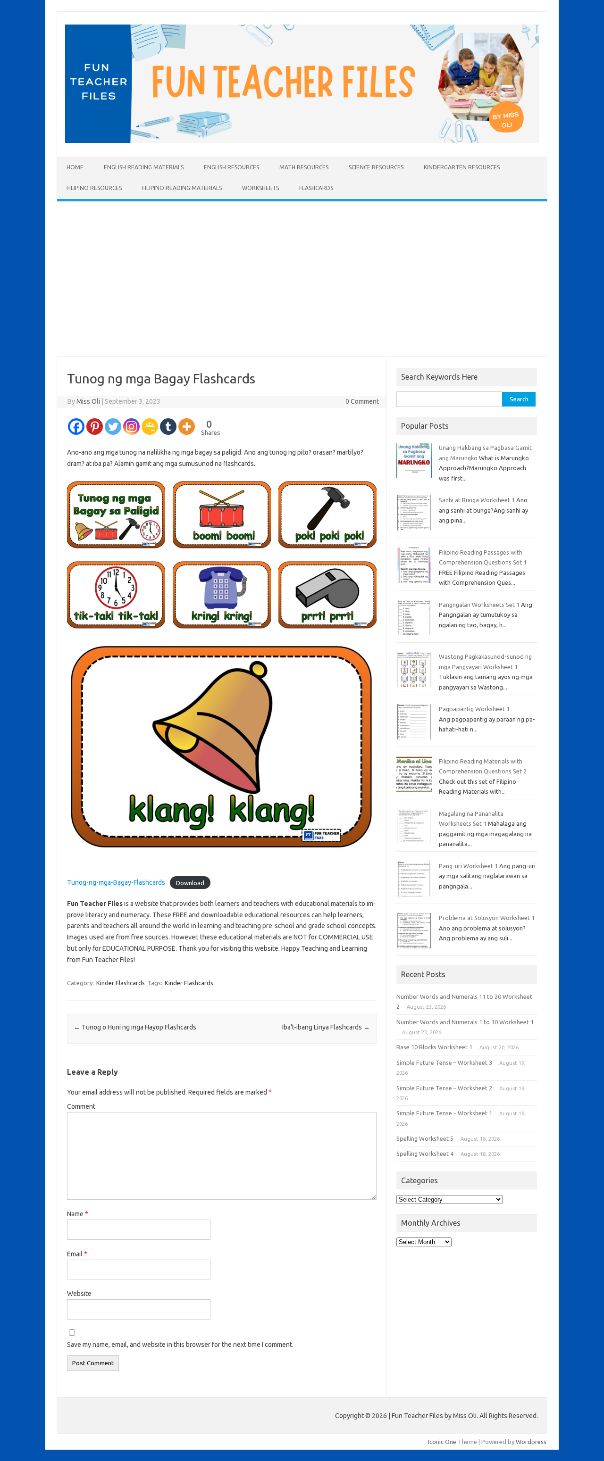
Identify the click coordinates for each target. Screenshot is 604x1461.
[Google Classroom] (150, 426)
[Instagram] (131, 426)
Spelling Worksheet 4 (424, 1153)
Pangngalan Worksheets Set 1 (479, 604)
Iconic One (442, 1441)
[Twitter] (113, 426)
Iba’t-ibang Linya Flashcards (326, 1027)
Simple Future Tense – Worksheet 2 (444, 1088)
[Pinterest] (94, 426)
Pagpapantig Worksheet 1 (474, 709)
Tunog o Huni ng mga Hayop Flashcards (135, 1027)
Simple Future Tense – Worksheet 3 (444, 1062)
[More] (186, 426)
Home (75, 167)
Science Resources (376, 167)
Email (77, 1254)
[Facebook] (76, 426)
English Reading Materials (144, 167)
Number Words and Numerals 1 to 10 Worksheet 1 (465, 1022)
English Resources (231, 167)
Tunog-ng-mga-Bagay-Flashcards (116, 882)
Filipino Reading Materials (182, 188)
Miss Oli (88, 401)
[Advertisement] (302, 279)
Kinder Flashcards (120, 983)
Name (77, 1214)
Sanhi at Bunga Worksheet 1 (477, 500)
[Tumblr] (168, 426)
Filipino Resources (94, 188)
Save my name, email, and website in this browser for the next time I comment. (180, 1344)
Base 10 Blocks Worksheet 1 (434, 1047)
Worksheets (260, 188)
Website (79, 1293)
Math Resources (303, 167)
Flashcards (316, 188)
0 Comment (362, 401)
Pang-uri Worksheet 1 (468, 866)
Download (190, 882)
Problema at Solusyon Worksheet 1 (487, 917)
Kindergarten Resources (462, 167)
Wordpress (531, 1441)
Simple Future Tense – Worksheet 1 (444, 1113)
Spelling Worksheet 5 (424, 1138)
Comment (81, 1106)
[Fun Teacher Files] (302, 140)
